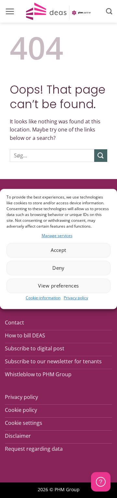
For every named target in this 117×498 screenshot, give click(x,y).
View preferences (58, 286)
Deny (58, 268)
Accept (58, 250)
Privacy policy (76, 297)
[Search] (109, 11)
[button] (10, 11)
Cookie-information (43, 297)
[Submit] (100, 155)
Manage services (57, 235)
